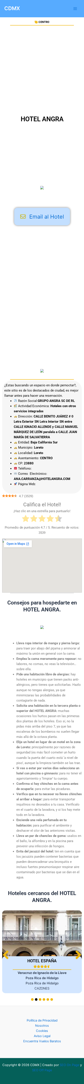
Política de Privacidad (42, 1020)
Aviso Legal (42, 1036)
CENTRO (44, 22)
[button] (78, 955)
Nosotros (42, 1026)
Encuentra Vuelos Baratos (42, 1041)
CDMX (12, 8)
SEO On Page (69, 1065)
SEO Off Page (42, 1070)
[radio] (25, 519)
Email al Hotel (46, 216)
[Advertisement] (42, 70)
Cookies (42, 1031)
